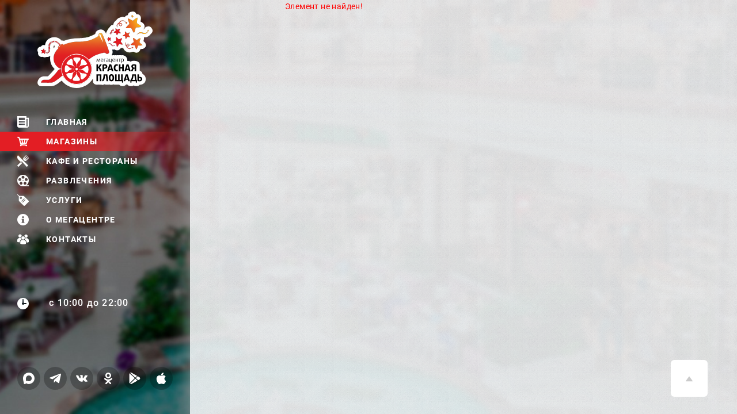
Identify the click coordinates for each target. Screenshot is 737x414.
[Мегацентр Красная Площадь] (113, 50)
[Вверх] (689, 378)
